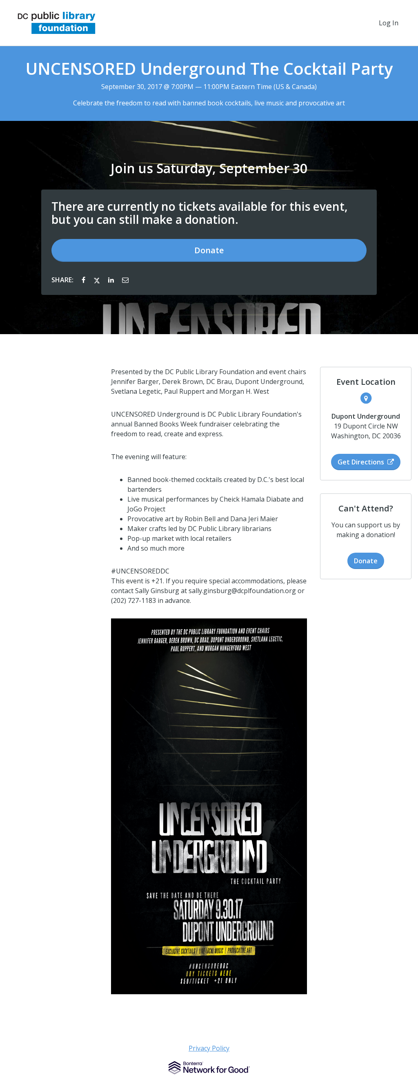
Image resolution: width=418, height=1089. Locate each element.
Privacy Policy (209, 1048)
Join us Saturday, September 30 (209, 168)
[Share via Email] (125, 279)
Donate (209, 250)
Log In (388, 22)
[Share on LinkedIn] (112, 279)
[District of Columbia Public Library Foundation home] (56, 23)
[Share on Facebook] (84, 279)
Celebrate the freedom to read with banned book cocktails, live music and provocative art (209, 102)
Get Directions (361, 461)
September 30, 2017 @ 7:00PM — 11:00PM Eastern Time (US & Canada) (209, 86)
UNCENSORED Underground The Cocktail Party (209, 68)
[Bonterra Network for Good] (209, 1068)
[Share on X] (97, 279)
